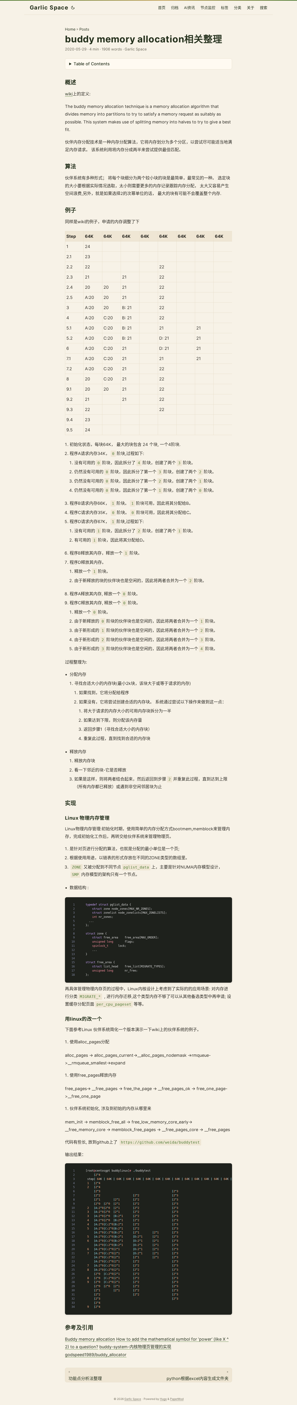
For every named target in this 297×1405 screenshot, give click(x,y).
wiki (69, 93)
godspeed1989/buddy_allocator (95, 1354)
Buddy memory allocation (90, 1339)
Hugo (163, 1399)
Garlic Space (49, 7)
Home (70, 29)
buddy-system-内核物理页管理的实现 (135, 1346)
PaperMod (177, 1399)
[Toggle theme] (73, 8)
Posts (84, 29)
